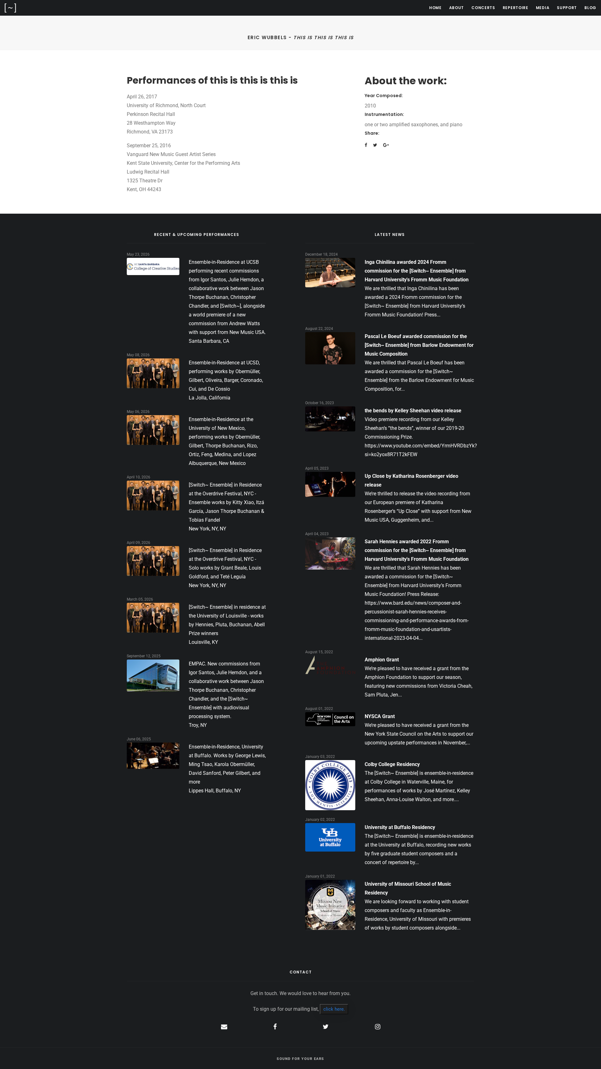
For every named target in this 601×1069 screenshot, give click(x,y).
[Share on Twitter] (375, 145)
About (456, 7)
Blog (590, 7)
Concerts (483, 7)
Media (543, 7)
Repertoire (515, 7)
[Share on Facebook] (366, 145)
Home (435, 7)
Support (567, 7)
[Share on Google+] (386, 145)
